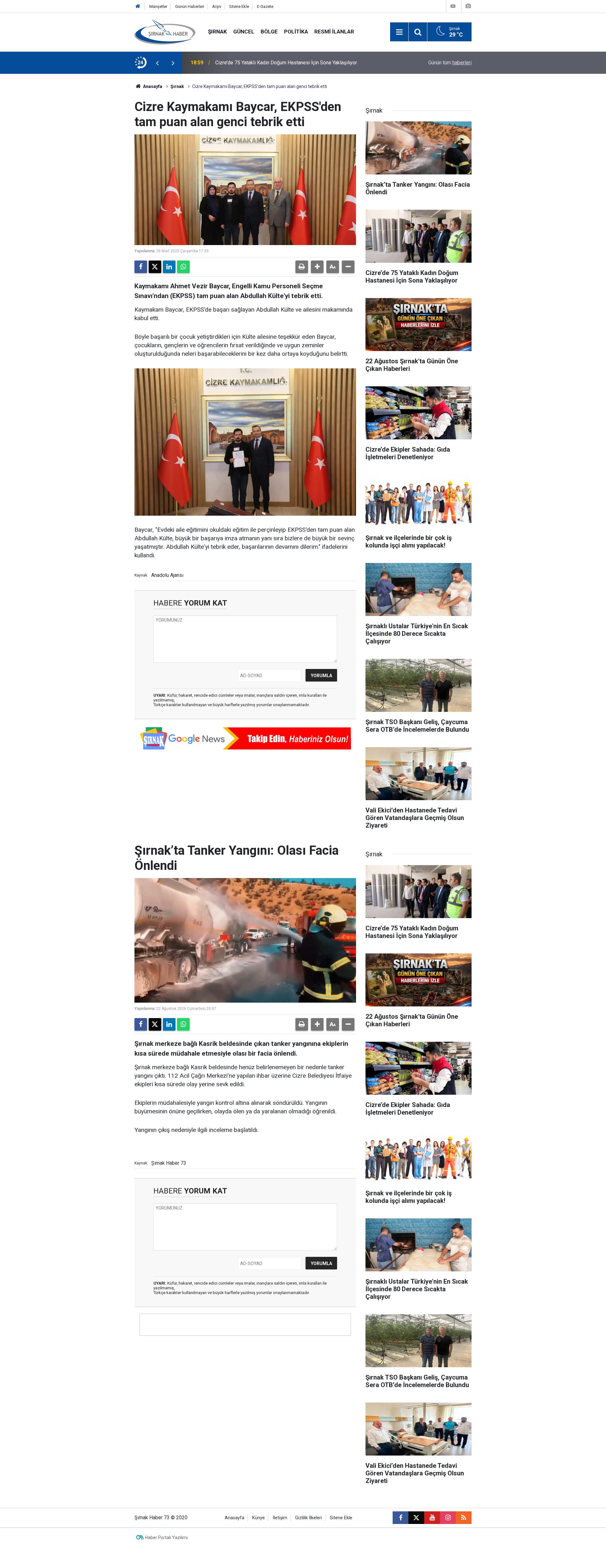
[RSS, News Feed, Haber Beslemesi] (464, 1517)
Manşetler (158, 6)
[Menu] (399, 32)
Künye (258, 1518)
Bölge (269, 31)
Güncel (243, 31)
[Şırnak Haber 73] (164, 31)
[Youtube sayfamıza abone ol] (432, 1517)
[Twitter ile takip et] (416, 1517)
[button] (317, 267)
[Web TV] (452, 6)
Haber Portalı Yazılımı (166, 1537)
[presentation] (157, 63)
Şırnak (217, 31)
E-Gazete (265, 6)
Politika (296, 31)
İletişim (280, 1518)
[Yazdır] (301, 267)
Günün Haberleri (189, 6)
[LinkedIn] (169, 267)
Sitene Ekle (239, 6)
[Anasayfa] (137, 6)
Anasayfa (152, 86)
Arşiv (216, 6)
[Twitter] (155, 267)
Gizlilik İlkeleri (308, 1518)
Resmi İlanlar (334, 31)
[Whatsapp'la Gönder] (183, 267)
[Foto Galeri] (468, 6)
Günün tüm (450, 63)
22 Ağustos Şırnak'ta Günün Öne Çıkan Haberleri (267, 63)
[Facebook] (140, 267)
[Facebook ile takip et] (400, 1517)
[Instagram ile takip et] (448, 1517)
